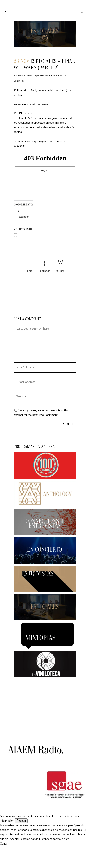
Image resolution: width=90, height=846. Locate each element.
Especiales (39, 75)
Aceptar (21, 820)
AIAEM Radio (55, 75)
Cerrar (3, 843)
